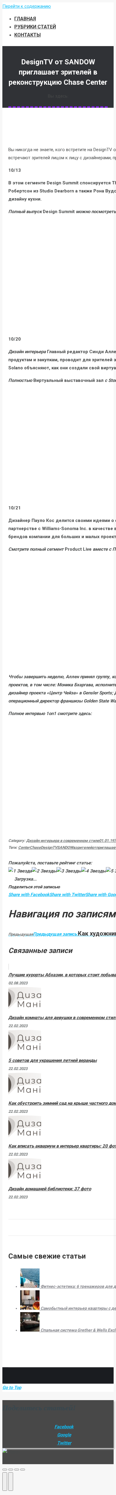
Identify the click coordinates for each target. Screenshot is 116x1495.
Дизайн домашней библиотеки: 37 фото (49, 1189)
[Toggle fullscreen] (16, 1469)
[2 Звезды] (44, 871)
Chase (35, 847)
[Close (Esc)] (4, 1469)
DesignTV (49, 847)
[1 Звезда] (20, 871)
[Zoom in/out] (22, 1469)
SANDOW (65, 847)
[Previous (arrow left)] (4, 1481)
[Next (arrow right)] (10, 1481)
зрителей (83, 847)
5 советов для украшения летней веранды (52, 1060)
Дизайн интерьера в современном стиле (62, 840)
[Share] (10, 1469)
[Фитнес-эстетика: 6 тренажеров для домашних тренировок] (30, 1286)
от (94, 847)
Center (24, 847)
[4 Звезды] (93, 871)
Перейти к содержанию (26, 6)
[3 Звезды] (69, 871)
